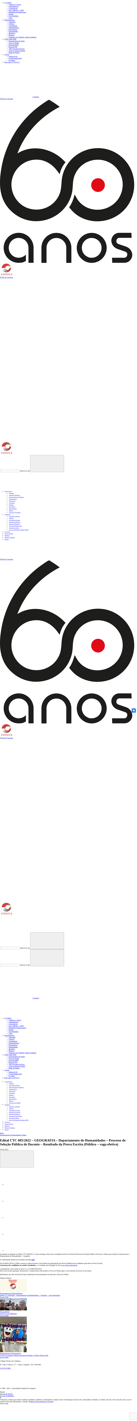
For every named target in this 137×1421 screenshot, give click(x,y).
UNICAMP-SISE (10, 39)
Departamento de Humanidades (10, 1135)
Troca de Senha (14, 43)
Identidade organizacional (17, 12)
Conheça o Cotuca (15, 4)
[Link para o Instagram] (16, 487)
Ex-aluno (12, 60)
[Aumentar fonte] (16, 80)
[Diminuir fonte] (49, 80)
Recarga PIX (13, 47)
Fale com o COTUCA (11, 62)
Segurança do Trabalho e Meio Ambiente (22, 37)
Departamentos (9, 20)
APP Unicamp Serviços (17, 49)
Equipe (11, 14)
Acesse (6, 54)
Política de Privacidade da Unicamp (41, 1402)
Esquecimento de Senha (17, 41)
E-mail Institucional (15, 58)
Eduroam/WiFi (14, 45)
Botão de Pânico (14, 53)
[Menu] (16, 557)
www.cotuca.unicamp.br (69, 1265)
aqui (33, 1260)
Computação (13, 26)
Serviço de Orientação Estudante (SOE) (18, 529)
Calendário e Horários (14, 516)
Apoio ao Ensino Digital (17, 51)
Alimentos (12, 22)
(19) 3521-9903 (5, 1368)
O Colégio (7, 3)
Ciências (11, 24)
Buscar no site (25, 471)
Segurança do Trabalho (15, 512)
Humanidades (13, 31)
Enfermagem (13, 29)
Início (2, 1133)
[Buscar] (16, 931)
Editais (24, 1135)
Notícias (7, 539)
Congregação (13, 8)
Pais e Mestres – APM (16, 10)
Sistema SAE (13, 56)
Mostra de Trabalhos (10, 537)
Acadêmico (7, 514)
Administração (13, 6)
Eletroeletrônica (14, 28)
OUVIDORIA (14, 16)
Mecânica (12, 33)
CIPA (10, 18)
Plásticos (11, 35)
